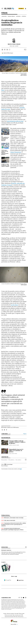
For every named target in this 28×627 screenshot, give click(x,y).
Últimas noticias (5, 515)
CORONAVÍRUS (4, 16)
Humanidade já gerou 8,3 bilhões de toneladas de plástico (16, 450)
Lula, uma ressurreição (9, 520)
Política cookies (21, 613)
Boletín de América (6, 550)
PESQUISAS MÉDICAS (11, 16)
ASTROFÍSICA (24, 16)
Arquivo (3, 562)
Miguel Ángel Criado (14, 44)
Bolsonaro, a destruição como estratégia (13, 517)
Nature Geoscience (15, 152)
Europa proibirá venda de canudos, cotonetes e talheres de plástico (17, 442)
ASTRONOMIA (18, 16)
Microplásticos (11, 459)
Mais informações (4, 465)
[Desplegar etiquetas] (26, 460)
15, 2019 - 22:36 (14, 46)
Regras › (25, 433)
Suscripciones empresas (9, 616)
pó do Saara (14, 305)
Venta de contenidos (10, 613)
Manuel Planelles (12, 445)
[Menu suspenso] (2, 8)
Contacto (5, 613)
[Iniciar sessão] (25, 8)
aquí (21, 468)
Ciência (4, 13)
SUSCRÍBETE (21, 8)
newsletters (4, 547)
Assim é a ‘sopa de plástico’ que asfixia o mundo (5, 165)
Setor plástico (18, 459)
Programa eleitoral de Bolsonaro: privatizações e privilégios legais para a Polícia (12, 529)
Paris (2, 90)
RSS (14, 616)
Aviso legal (16, 613)
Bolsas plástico (4, 459)
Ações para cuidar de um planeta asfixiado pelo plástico (4, 152)
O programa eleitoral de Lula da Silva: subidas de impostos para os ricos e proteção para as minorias (13, 524)
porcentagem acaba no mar (15, 121)
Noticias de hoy (20, 616)
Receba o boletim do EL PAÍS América (11, 427)
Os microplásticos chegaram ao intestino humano (5, 138)
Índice (16, 616)
